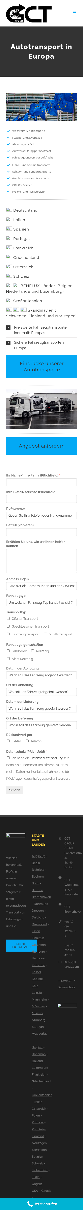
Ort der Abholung (19, 685)
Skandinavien (41, 310)
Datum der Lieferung (22, 702)
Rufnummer (15, 509)
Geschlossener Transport (30, 626)
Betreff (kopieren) (20, 525)
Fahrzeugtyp (16, 596)
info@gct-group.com (70, 964)
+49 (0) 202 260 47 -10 (69, 950)
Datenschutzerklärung (46, 758)
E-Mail (16, 741)
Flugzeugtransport (25, 634)
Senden (14, 790)
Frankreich (23, 248)
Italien (19, 219)
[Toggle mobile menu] (75, 11)
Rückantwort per (19, 735)
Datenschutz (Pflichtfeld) (26, 752)
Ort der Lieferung (19, 718)
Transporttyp (16, 612)
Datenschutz (66, 987)
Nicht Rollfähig (22, 659)
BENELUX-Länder (38, 285)
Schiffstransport (60, 634)
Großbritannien (27, 301)
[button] (41, 330)
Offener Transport (25, 619)
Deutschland (25, 210)
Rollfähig (42, 651)
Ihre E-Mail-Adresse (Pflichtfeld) (32, 492)
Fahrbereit (19, 651)
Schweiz (21, 276)
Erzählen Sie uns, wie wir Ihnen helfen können (35, 544)
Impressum (65, 980)
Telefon (36, 741)
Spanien (21, 229)
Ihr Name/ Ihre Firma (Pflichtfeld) (33, 475)
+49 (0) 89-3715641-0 (70, 928)
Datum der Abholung (22, 668)
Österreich (23, 267)
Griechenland (26, 257)
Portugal (21, 238)
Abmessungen (17, 579)
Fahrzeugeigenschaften (24, 645)
